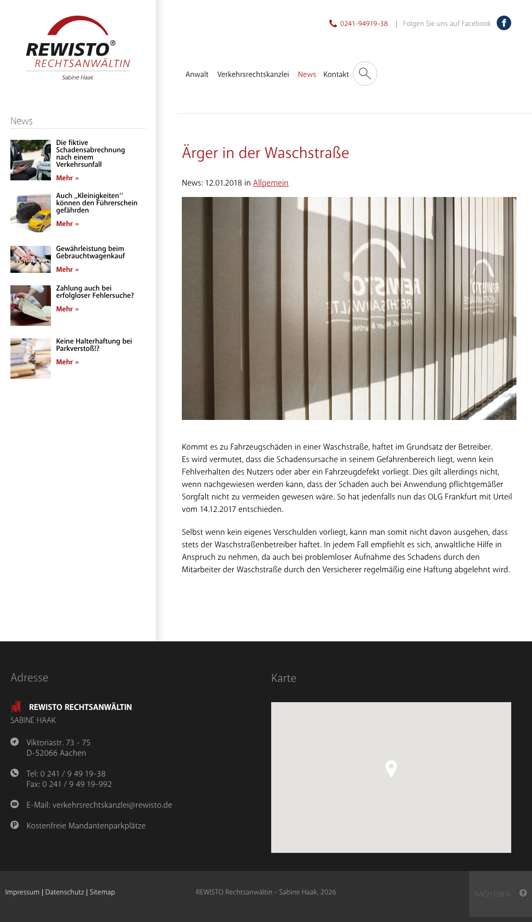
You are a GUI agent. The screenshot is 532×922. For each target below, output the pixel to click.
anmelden (46, 900)
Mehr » (67, 178)
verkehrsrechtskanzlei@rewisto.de (112, 805)
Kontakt (336, 75)
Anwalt (196, 75)
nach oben (497, 895)
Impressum (22, 893)
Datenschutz (64, 893)
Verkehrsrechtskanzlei (253, 75)
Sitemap (102, 893)
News (307, 75)
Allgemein (270, 183)
